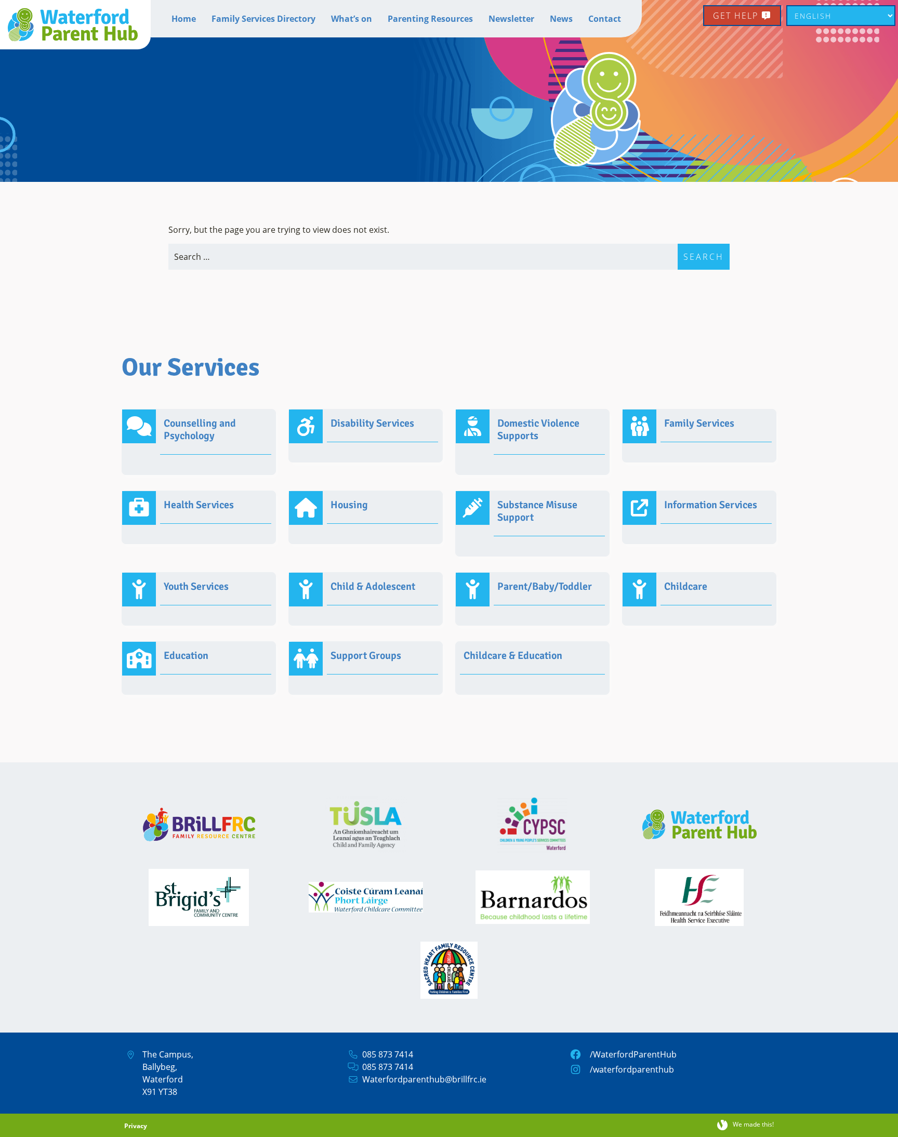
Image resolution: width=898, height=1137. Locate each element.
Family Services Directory (263, 18)
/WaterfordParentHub (633, 1054)
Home (183, 18)
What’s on (351, 18)
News (561, 18)
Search (703, 256)
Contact (604, 18)
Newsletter (511, 18)
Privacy (135, 1125)
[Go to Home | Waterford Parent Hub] (75, 24)
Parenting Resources (430, 18)
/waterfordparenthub (632, 1069)
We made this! (753, 1124)
